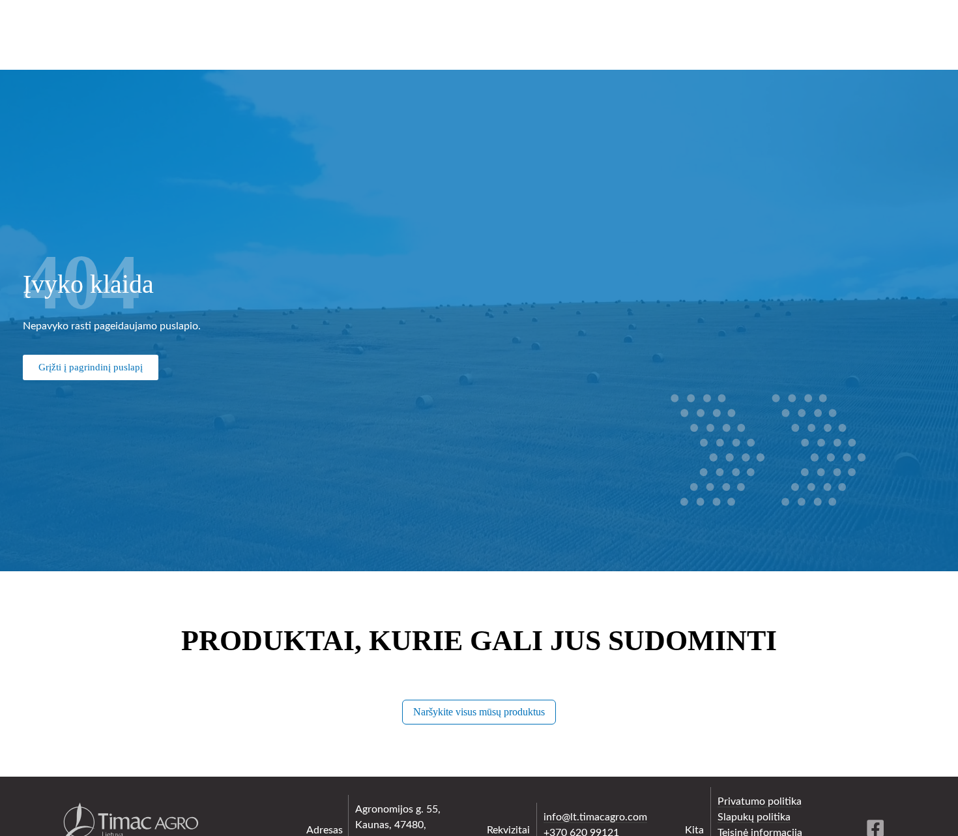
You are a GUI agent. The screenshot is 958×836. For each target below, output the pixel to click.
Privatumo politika (760, 801)
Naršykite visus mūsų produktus (479, 711)
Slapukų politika (754, 817)
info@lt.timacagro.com (595, 817)
